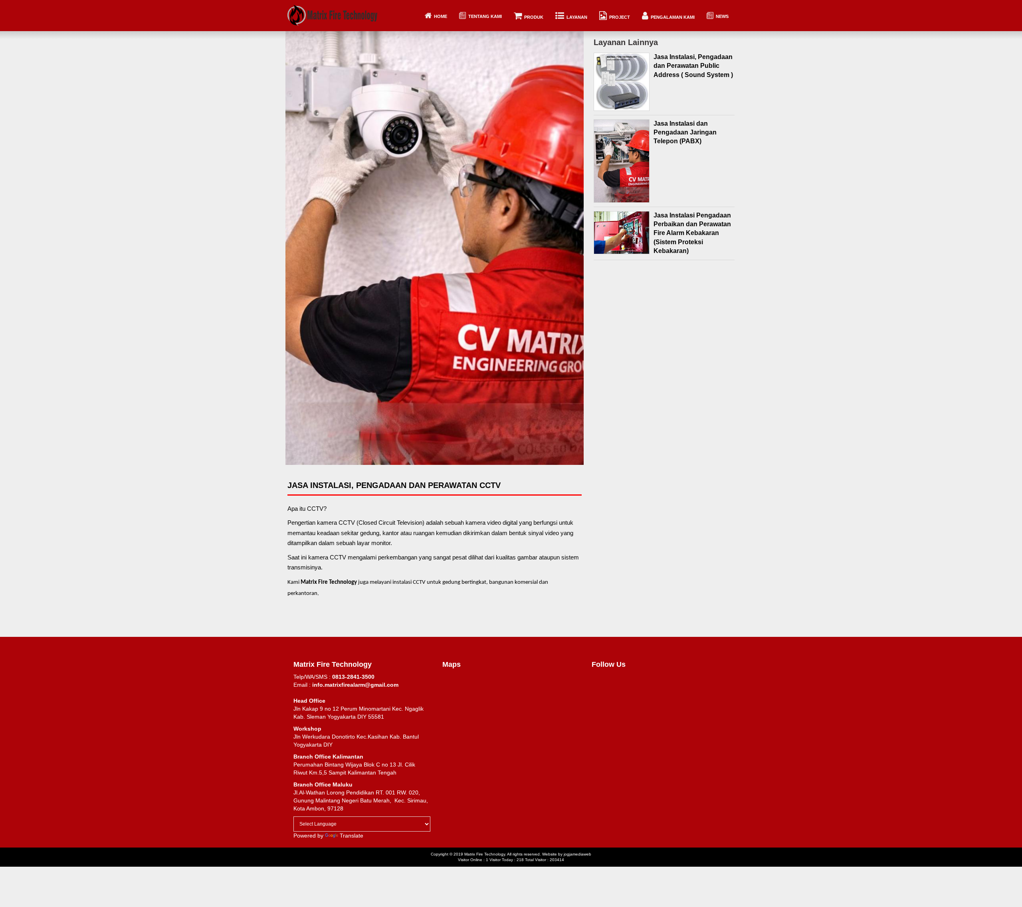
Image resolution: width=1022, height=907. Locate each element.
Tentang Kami (484, 16)
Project (618, 17)
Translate (351, 835)
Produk (532, 17)
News (721, 16)
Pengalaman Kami (671, 17)
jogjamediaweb (577, 854)
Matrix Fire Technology (484, 854)
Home (439, 16)
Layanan (575, 17)
